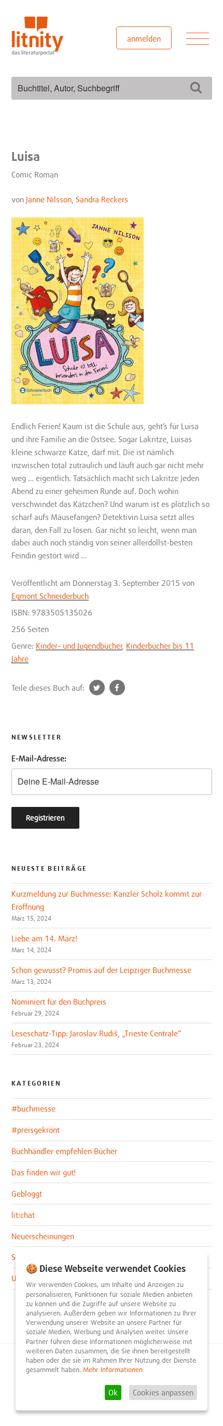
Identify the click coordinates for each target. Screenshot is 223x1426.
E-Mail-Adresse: (38, 758)
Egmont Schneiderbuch (50, 595)
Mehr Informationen (113, 1370)
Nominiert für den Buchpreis (58, 1001)
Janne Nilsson (49, 199)
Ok (113, 1392)
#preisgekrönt (35, 1129)
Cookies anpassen (163, 1392)
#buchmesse (33, 1108)
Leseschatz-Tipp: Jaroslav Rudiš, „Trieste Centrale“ (96, 1033)
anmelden (144, 38)
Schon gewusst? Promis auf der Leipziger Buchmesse (101, 970)
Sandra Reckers (102, 199)
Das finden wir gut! (43, 1172)
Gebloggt (26, 1193)
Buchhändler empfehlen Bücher (64, 1151)
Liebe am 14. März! (44, 938)
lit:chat (23, 1214)
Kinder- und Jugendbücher (79, 645)
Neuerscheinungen (42, 1236)
